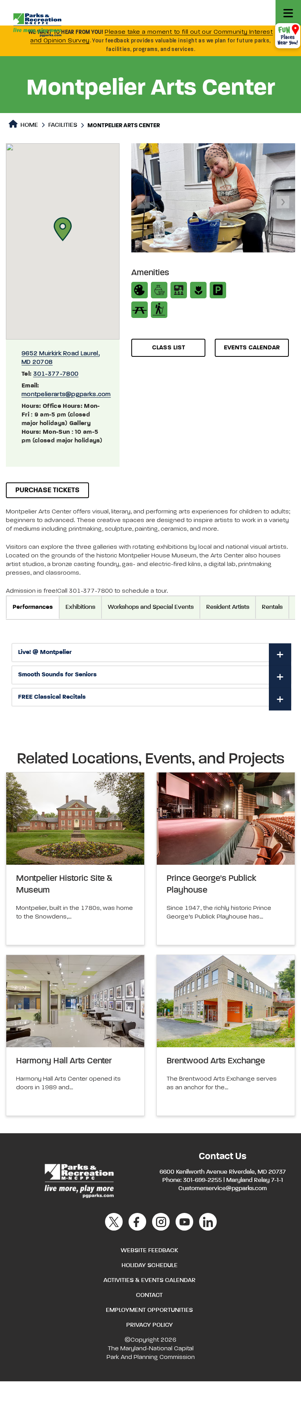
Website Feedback (149, 1250)
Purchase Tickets (47, 490)
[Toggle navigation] (288, 13)
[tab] (151, 652)
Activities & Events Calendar (149, 1280)
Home (28, 125)
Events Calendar (252, 348)
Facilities (62, 125)
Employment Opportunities (149, 1310)
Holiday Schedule (149, 1265)
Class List (168, 348)
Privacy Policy (149, 1325)
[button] (63, 229)
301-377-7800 (56, 374)
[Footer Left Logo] (78, 1180)
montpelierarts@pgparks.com (66, 394)
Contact (149, 1295)
